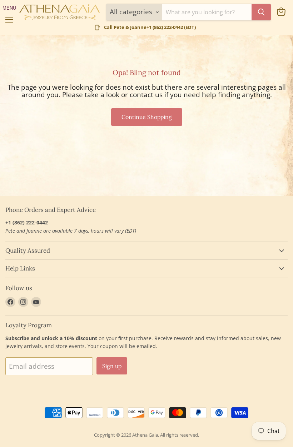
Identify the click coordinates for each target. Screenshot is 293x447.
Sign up (111, 365)
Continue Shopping (146, 116)
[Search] (261, 12)
